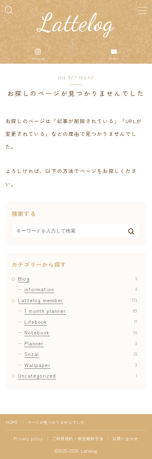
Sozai (80, 353)
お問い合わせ (125, 438)
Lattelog (76, 22)
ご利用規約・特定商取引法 (78, 438)
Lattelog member (77, 300)
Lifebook (80, 321)
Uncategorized (77, 375)
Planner (80, 343)
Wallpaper (80, 364)
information (80, 289)
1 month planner (80, 310)
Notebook (80, 332)
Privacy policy (28, 438)
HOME (12, 422)
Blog (77, 278)
